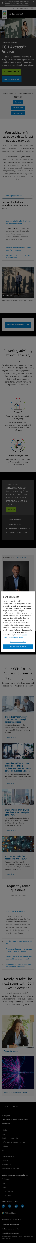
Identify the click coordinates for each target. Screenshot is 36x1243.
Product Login (6, 1195)
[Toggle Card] (18, 1034)
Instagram (9, 1206)
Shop (3, 1183)
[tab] (13, 196)
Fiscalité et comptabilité (10, 1138)
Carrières (5, 1161)
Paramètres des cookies (18, 642)
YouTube (22, 1206)
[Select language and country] (32, 8)
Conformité (6, 1146)
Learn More (10, 737)
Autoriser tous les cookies (18, 647)
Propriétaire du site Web (10, 1169)
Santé (4, 1134)
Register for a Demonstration (19, 528)
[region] (18, 621)
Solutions (5, 1130)
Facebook (3, 1206)
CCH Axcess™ (11, 1106)
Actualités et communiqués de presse (15, 1120)
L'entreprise (6, 1116)
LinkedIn (16, 1206)
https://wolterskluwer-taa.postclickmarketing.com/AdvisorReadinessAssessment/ (18, 325)
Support (4, 1187)
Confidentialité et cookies (11, 1229)
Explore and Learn (18, 108)
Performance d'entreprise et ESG (13, 1142)
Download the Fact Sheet (18, 533)
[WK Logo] (9, 1213)
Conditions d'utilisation (10, 1225)
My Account (6, 1179)
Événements (6, 1124)
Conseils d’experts (8, 1157)
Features (18, 102)
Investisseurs (6, 1165)
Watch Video (9, 296)
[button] (20, 222)
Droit (3, 1150)
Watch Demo (12, 79)
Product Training (7, 1191)
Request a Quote (11, 72)
